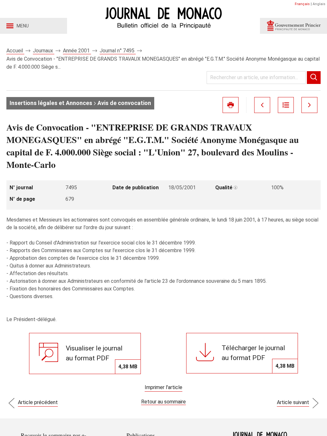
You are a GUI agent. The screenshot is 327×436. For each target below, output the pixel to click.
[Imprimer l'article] (231, 105)
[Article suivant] (309, 105)
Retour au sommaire (163, 402)
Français (302, 4)
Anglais (319, 4)
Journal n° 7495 (118, 51)
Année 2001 (77, 51)
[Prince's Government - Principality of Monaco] (293, 26)
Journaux (43, 51)
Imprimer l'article (163, 387)
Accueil (15, 51)
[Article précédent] (262, 105)
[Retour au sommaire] (286, 105)
